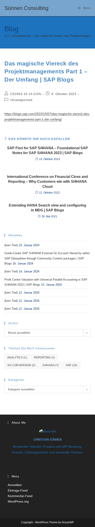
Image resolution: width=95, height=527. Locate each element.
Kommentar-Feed (20, 496)
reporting (44, 357)
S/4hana (50, 365)
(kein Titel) (11, 245)
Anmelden (15, 485)
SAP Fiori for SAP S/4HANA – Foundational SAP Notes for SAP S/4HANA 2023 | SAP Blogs (47, 150)
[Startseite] (5, 35)
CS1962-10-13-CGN (25, 94)
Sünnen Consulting (26, 8)
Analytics (17, 357)
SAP (71, 365)
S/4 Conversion (21, 365)
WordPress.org (18, 501)
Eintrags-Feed (18, 490)
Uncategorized (21, 100)
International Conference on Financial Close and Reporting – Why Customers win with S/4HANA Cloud (47, 181)
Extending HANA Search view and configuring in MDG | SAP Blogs (47, 207)
